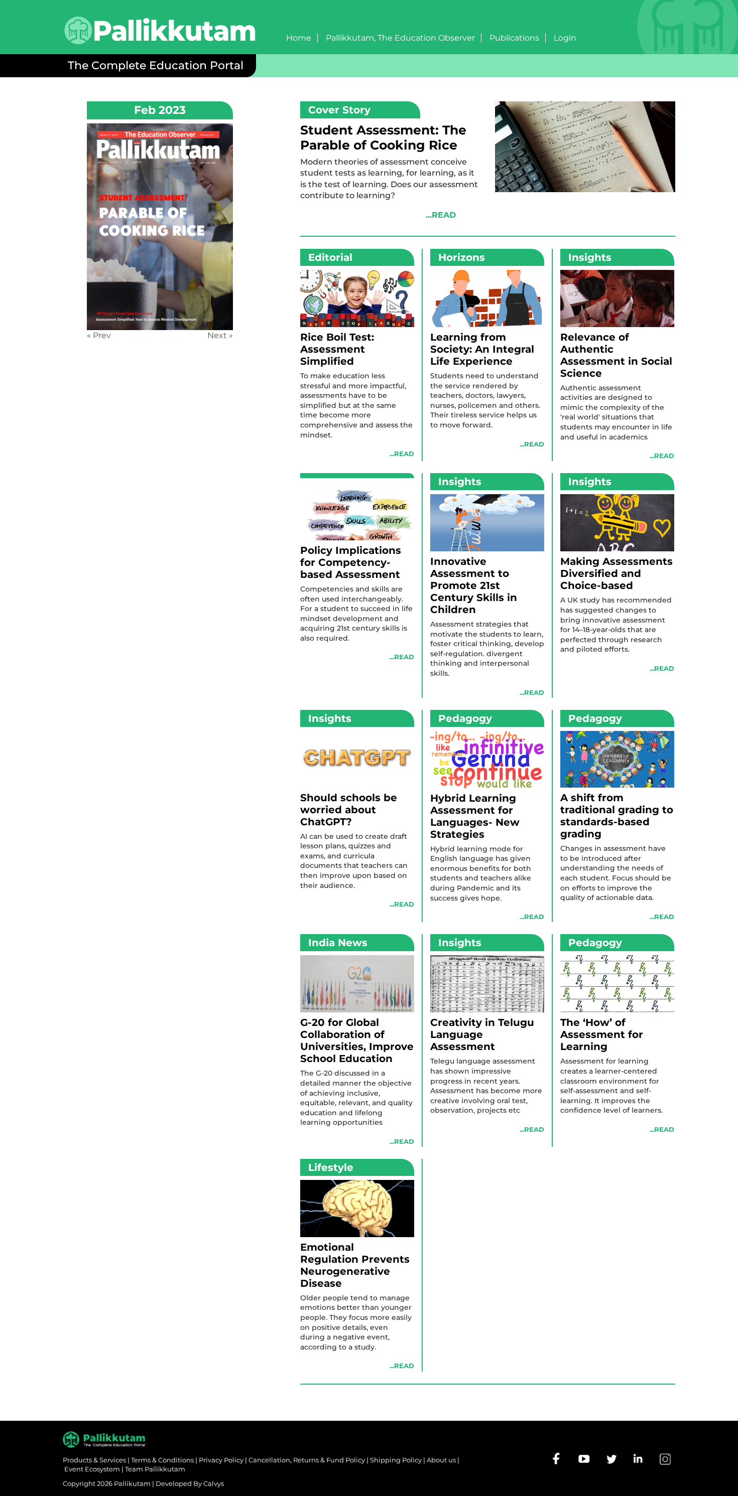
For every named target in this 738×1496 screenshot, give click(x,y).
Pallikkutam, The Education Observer (400, 38)
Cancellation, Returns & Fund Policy (307, 1460)
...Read (441, 215)
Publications (514, 38)
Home (298, 38)
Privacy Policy (221, 1460)
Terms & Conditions (162, 1460)
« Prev (99, 335)
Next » (220, 335)
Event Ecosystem (92, 1469)
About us (441, 1460)
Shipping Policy (396, 1460)
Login (565, 38)
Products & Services (94, 1460)
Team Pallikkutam (155, 1469)
